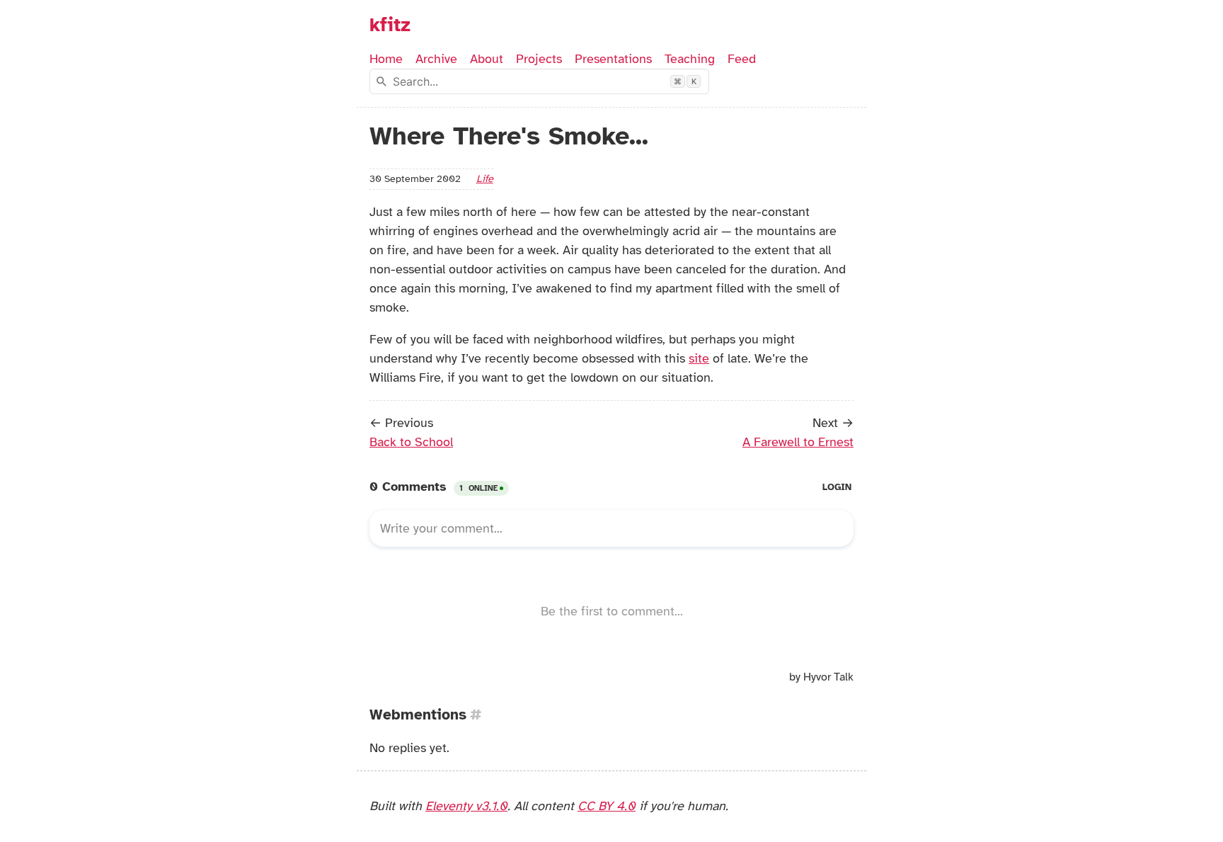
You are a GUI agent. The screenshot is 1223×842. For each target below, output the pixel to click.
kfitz (389, 25)
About (486, 59)
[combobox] (539, 81)
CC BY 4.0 (607, 806)
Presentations (613, 59)
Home (386, 59)
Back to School (411, 442)
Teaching (690, 59)
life (484, 178)
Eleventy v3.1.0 (466, 806)
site (699, 358)
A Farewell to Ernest (798, 442)
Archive (436, 59)
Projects (539, 59)
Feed (742, 59)
